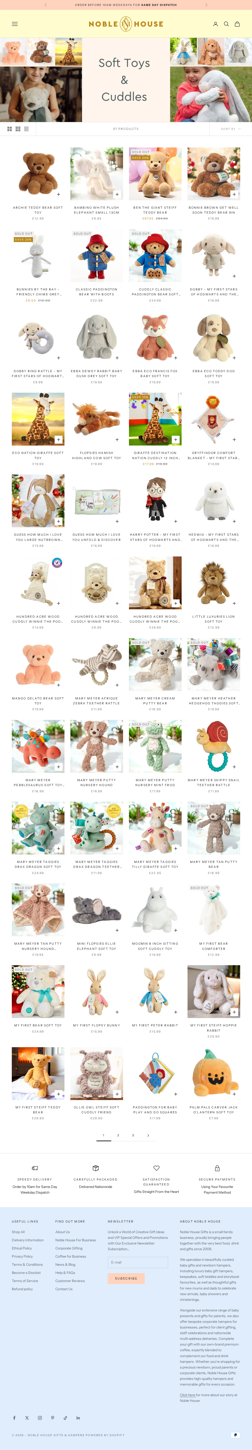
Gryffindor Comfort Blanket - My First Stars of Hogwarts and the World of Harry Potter (214, 456)
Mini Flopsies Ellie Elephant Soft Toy (97, 946)
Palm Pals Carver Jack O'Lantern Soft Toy (214, 1109)
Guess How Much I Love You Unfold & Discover (96, 537)
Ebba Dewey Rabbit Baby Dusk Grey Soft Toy (97, 373)
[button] (98, 1404)
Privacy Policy (22, 1256)
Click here (188, 1395)
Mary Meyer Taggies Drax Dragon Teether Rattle (96, 865)
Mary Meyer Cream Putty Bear (155, 700)
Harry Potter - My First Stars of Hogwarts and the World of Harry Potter (155, 537)
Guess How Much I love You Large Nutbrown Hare (38, 537)
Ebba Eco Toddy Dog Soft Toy (214, 373)
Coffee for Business (70, 1256)
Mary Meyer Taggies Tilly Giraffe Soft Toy (155, 864)
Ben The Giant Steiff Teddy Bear (155, 210)
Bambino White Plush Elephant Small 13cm (96, 210)
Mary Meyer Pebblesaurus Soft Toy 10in (38, 783)
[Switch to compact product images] (26, 129)
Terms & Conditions (27, 1264)
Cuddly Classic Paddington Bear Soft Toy (155, 292)
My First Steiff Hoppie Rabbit (213, 1027)
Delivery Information (28, 1240)
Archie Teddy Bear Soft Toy (38, 210)
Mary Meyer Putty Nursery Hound (96, 782)
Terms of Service (25, 1281)
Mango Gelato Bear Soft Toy (38, 700)
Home (16, 44)
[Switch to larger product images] (9, 129)
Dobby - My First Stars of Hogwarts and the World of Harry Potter (214, 292)
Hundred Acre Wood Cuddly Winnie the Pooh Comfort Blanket (38, 619)
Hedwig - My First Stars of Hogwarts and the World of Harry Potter (214, 537)
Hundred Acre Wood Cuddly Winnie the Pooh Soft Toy (155, 619)
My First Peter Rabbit (155, 1025)
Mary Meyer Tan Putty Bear (214, 864)
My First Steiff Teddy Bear (38, 1109)
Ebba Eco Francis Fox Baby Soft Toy (155, 373)
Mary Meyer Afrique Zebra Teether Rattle (96, 700)
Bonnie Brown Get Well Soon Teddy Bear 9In (214, 210)
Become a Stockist (26, 1272)
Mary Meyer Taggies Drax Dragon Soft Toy (38, 864)
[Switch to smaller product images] (18, 129)
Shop (30, 44)
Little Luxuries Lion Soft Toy (213, 619)
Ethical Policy (22, 1248)
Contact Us (64, 1289)
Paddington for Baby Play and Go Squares (155, 1109)
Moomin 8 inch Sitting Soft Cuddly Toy (155, 946)
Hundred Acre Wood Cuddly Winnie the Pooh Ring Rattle (96, 619)
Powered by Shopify (105, 1435)
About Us (62, 1232)
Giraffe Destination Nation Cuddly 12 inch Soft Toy (155, 456)
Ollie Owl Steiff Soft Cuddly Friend (96, 1109)
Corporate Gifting (68, 1248)
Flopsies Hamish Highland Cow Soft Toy (96, 455)
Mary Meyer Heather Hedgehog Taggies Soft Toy (213, 701)
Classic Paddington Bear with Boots (97, 291)
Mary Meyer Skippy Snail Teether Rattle (214, 782)
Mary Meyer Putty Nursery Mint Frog (155, 782)
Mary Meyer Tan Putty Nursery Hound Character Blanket (38, 946)
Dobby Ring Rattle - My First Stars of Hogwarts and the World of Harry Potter (38, 374)
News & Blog (65, 1264)
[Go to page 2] (148, 1135)
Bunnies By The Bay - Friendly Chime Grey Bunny (38, 292)
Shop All (18, 1232)
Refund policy (22, 1289)
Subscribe (126, 1278)
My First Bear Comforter (213, 946)
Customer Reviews (70, 1281)
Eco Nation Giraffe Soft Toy (38, 455)
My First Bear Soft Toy (38, 1025)
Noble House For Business (75, 1240)
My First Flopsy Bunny (96, 1025)
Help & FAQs (65, 1272)
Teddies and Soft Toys (59, 44)
